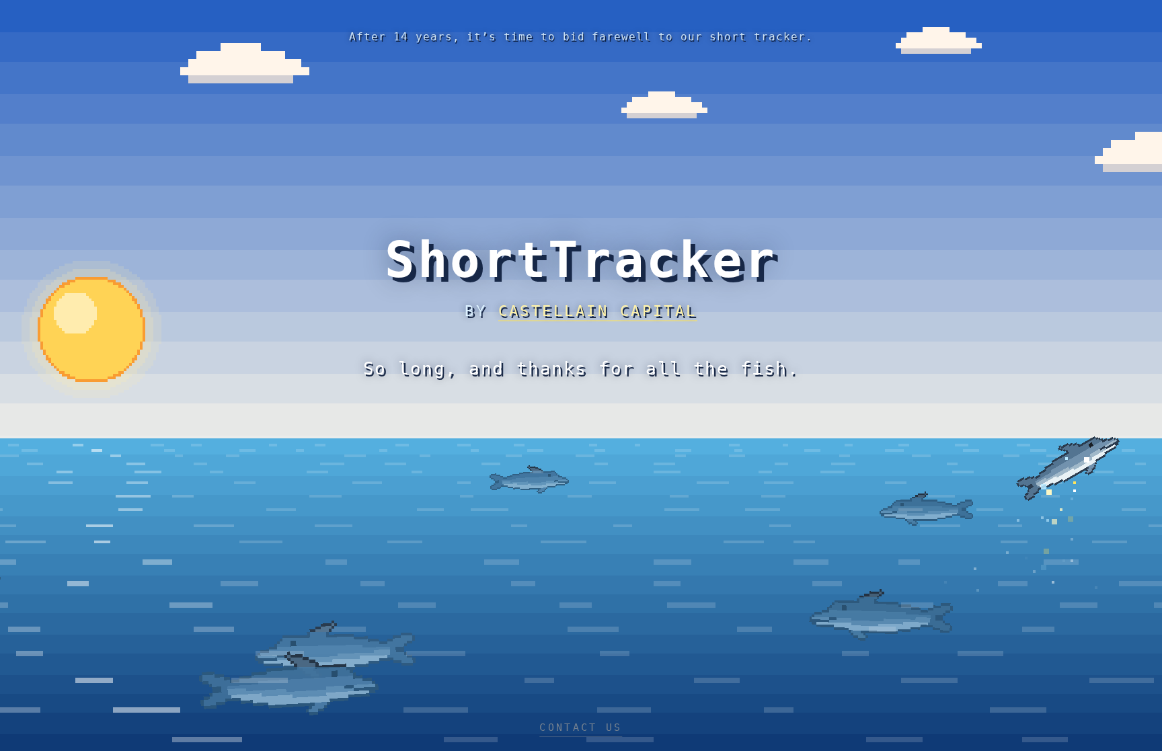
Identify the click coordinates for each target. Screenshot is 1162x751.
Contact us (580, 727)
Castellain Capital (597, 311)
